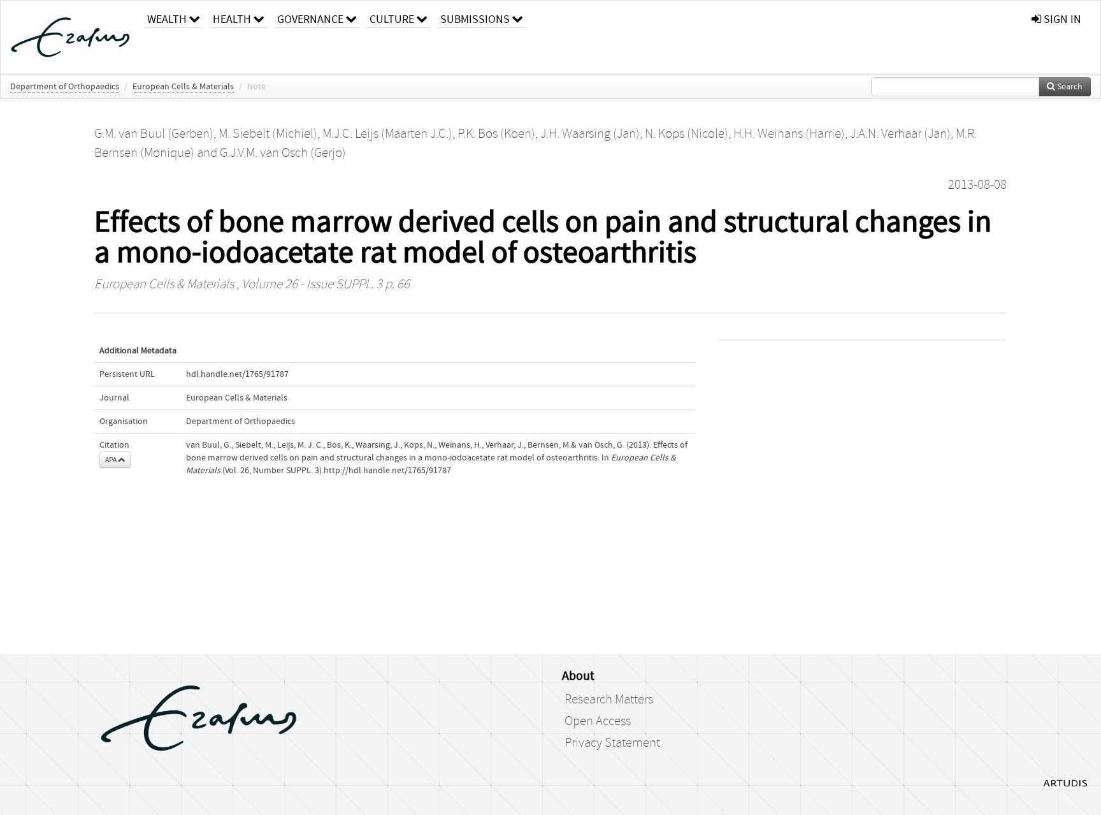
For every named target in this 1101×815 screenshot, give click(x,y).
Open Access (598, 721)
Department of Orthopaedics (64, 87)
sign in (1061, 19)
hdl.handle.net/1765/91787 (237, 374)
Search (1069, 87)
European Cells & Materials (183, 87)
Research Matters (609, 699)
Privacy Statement (612, 743)
